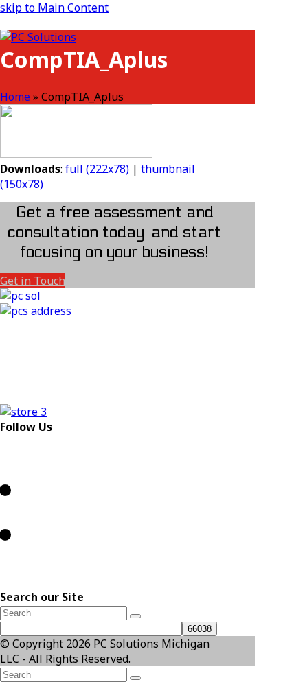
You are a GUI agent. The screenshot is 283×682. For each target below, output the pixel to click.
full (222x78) (97, 168)
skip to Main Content (54, 7)
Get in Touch (32, 280)
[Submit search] (135, 678)
